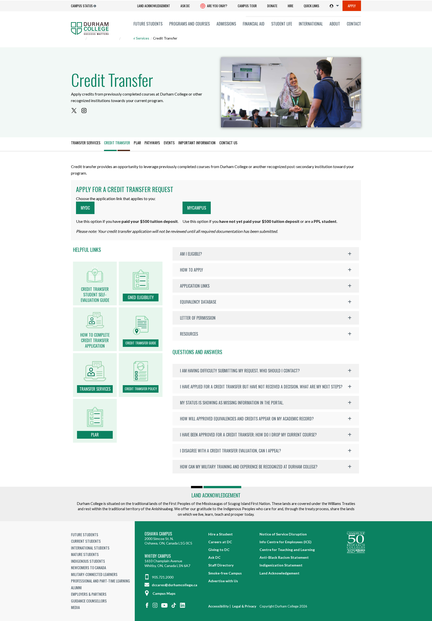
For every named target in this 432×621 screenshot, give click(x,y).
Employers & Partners (88, 594)
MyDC (85, 207)
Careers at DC (220, 542)
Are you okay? (216, 5)
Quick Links (311, 5)
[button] (265, 254)
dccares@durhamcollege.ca (174, 585)
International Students (90, 547)
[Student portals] (333, 6)
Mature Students (85, 554)
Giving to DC (219, 549)
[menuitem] (153, 6)
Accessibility (218, 606)
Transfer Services (135, 38)
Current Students (86, 541)
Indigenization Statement (281, 565)
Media (75, 607)
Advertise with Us (223, 581)
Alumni (76, 587)
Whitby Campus (157, 556)
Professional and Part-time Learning (100, 580)
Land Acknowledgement (153, 5)
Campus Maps (164, 593)
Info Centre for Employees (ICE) (286, 542)
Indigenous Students (88, 561)
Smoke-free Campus (225, 573)
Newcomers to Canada (88, 567)
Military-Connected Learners (94, 574)
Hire (290, 5)
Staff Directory (221, 565)
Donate (272, 5)
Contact (354, 24)
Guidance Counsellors (89, 600)
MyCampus (196, 207)
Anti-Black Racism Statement (284, 557)
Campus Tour (247, 5)
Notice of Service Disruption (283, 534)
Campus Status (82, 5)
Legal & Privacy (244, 606)
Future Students (148, 24)
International (311, 24)
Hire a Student (220, 534)
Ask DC (185, 5)
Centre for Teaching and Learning (287, 549)
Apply (352, 5)
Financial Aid (253, 24)
